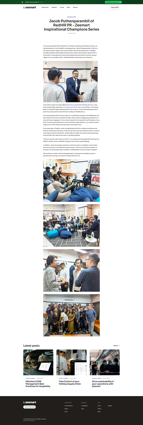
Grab (91, 105)
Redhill (93, 48)
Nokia (71, 105)
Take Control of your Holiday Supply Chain (70, 382)
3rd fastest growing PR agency (72, 107)
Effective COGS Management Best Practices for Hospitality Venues (38, 385)
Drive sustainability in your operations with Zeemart (103, 384)
